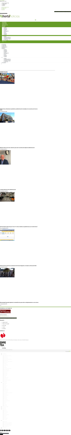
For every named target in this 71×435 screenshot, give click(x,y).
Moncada (5, 373)
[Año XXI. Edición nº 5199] (5, 7)
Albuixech (6, 358)
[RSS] (4, 430)
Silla (5, 403)
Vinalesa (5, 381)
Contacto (3, 5)
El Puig (5, 363)
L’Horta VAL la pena (7, 425)
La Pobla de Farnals (7, 368)
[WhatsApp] (6, 13)
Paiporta (5, 397)
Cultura (5, 27)
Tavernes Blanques (7, 380)
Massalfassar (6, 369)
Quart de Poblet (7, 400)
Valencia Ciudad (5, 24)
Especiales (4, 25)
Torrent (5, 404)
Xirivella (5, 405)
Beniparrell (6, 389)
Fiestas (5, 30)
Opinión (5, 36)
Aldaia (5, 387)
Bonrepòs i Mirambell (8, 361)
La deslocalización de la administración (8, 189)
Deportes (5, 28)
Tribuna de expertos (7, 37)
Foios (5, 366)
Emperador (6, 365)
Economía (5, 29)
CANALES (4, 408)
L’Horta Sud (4, 46)
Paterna (5, 375)
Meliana (5, 372)
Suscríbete (3, 4)
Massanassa (6, 395)
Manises (5, 393)
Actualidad (4, 22)
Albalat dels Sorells (7, 355)
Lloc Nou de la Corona (8, 392)
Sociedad (5, 33)
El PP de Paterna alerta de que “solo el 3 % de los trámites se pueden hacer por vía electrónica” (19, 226)
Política (5, 415)
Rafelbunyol (6, 377)
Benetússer (6, 390)
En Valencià (4, 40)
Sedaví (5, 402)
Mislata (5, 396)
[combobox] (4, 433)
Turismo (5, 34)
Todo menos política (7, 38)
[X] (5, 13)
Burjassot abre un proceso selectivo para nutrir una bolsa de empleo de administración (17, 147)
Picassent (6, 399)
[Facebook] (0, 13)
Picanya (5, 398)
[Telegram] (4, 13)
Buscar (3, 41)
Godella (5, 367)
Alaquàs (5, 383)
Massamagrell (6, 370)
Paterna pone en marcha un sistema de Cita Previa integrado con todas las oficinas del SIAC (18, 265)
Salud (5, 32)
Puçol (5, 376)
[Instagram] (1, 13)
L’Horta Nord (4, 23)
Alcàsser (5, 385)
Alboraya (5, 357)
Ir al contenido (2, 0)
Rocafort (5, 378)
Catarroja (5, 391)
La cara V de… (6, 61)
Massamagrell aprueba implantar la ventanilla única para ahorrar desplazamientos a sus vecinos (19, 302)
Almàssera (6, 360)
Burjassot (5, 362)
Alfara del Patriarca (7, 359)
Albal (5, 384)
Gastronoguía (6, 31)
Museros (5, 374)
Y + (2, 35)
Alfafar (5, 388)
